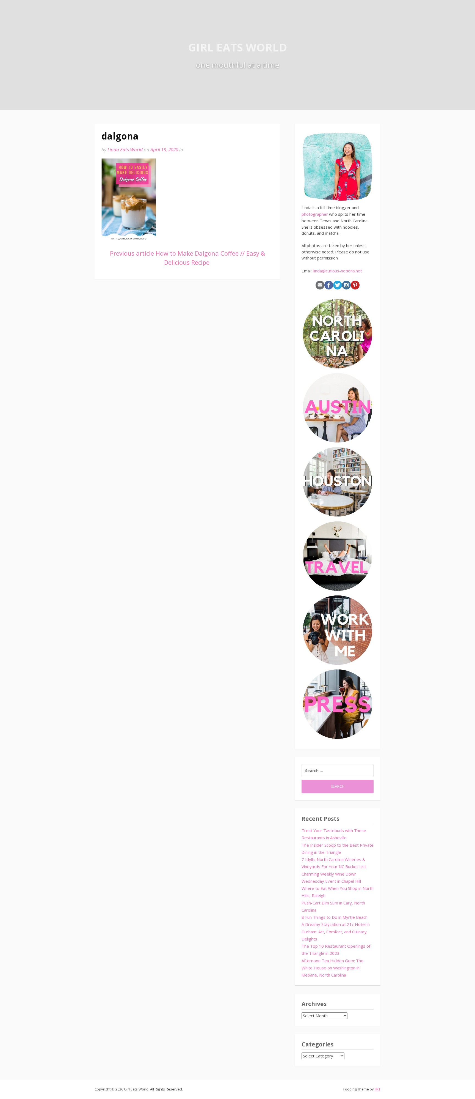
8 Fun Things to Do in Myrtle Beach (335, 917)
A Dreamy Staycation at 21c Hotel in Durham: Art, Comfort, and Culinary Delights (336, 932)
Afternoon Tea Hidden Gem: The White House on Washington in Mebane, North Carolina (332, 968)
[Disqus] (187, 365)
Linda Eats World (125, 149)
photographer (315, 214)
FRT (377, 1089)
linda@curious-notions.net (337, 271)
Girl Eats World (237, 47)
